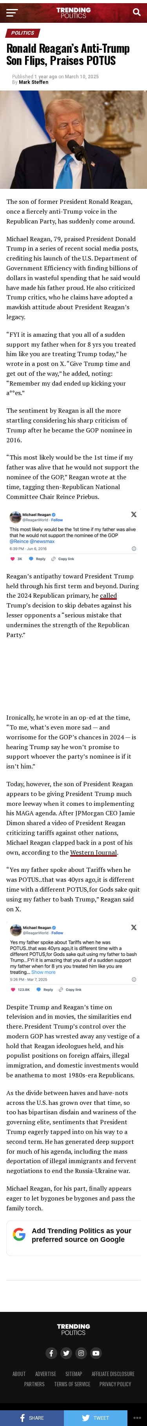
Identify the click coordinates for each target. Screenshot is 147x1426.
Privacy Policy (115, 1384)
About (19, 1374)
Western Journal (93, 852)
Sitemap (73, 1374)
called (108, 595)
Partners (34, 1384)
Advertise (45, 1374)
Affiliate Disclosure (113, 1374)
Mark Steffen (33, 82)
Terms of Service (72, 1384)
